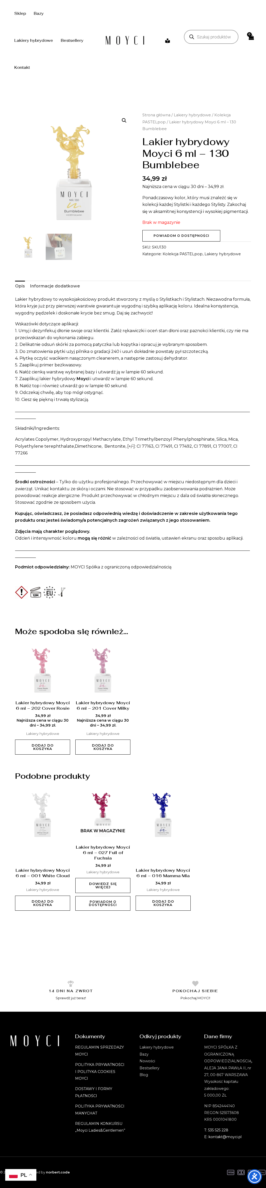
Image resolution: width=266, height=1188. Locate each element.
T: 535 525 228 (216, 1130)
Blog (143, 1074)
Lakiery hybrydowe (33, 40)
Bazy (39, 13)
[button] (124, 120)
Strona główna (156, 115)
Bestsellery (72, 40)
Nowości (147, 1061)
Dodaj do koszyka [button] (43, 747)
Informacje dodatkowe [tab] (55, 286)
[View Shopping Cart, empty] (251, 40)
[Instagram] (167, 40)
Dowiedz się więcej (103, 885)
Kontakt (22, 67)
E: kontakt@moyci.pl (223, 1137)
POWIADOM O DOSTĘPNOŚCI (181, 236)
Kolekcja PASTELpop (183, 254)
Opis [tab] (20, 286)
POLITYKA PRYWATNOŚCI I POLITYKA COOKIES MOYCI (99, 1071)
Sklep (20, 13)
